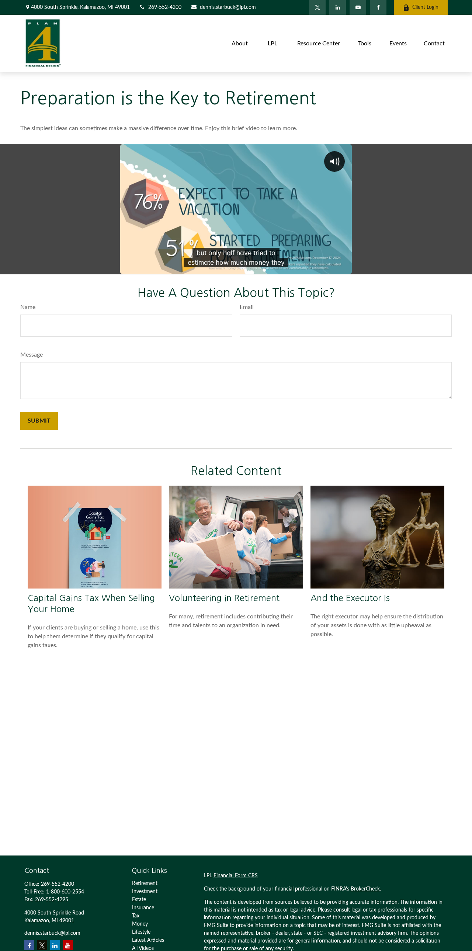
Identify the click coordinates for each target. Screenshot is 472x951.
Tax (135, 916)
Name (27, 307)
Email (247, 307)
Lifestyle (141, 932)
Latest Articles (148, 940)
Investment (144, 891)
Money (140, 924)
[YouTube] (358, 7)
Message (31, 355)
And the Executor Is (350, 597)
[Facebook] (378, 7)
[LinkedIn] (337, 7)
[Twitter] (317, 7)
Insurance (143, 907)
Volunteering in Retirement (224, 597)
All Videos (143, 948)
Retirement (144, 883)
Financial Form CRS (236, 875)
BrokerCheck (365, 889)
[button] (240, 43)
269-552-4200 (164, 7)
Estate (139, 899)
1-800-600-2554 (65, 892)
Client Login (425, 7)
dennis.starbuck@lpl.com (228, 7)
